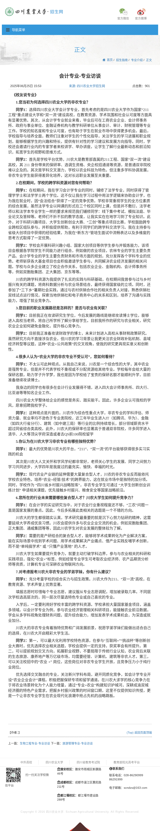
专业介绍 (137, 60)
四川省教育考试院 (88, 762)
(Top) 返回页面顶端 (139, 732)
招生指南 (122, 60)
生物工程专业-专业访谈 (35, 743)
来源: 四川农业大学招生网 (87, 86)
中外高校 (26, 762)
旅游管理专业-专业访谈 (77, 743)
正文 (149, 60)
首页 (109, 59)
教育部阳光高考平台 (127, 762)
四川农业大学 (54, 762)
